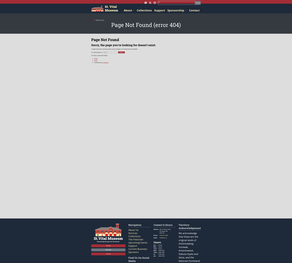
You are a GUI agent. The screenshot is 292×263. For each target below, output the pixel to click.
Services (132, 233)
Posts (95, 61)
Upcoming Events (137, 242)
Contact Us (106, 62)
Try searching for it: (97, 52)
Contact (194, 10)
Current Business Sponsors (137, 250)
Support (159, 10)
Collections (144, 10)
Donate (108, 246)
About (128, 10)
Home (96, 59)
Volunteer (108, 250)
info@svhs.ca (163, 238)
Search (198, 2)
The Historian (135, 239)
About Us (133, 230)
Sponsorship (175, 10)
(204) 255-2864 (164, 235)
